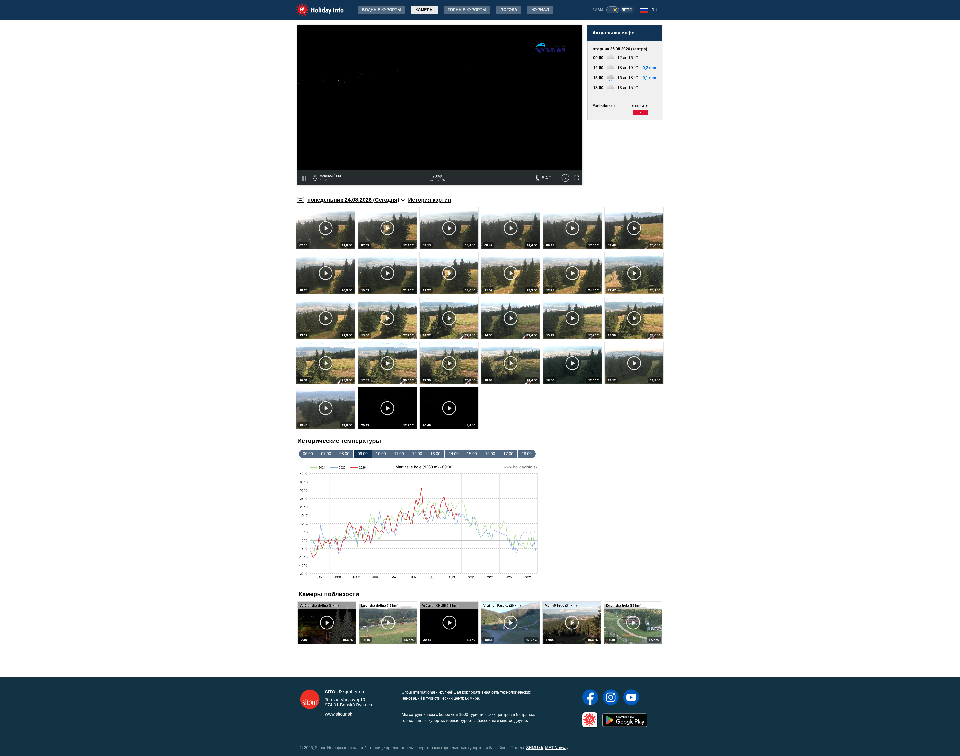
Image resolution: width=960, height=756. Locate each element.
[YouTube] (631, 697)
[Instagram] (611, 697)
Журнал (540, 10)
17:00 (509, 454)
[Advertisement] (625, 153)
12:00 (417, 454)
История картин (429, 200)
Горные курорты (467, 10)
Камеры (425, 10)
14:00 (454, 454)
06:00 (308, 454)
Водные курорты (382, 10)
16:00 (490, 454)
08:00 (345, 454)
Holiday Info (315, 6)
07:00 (326, 454)
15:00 (472, 454)
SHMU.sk (534, 748)
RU (655, 10)
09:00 (363, 454)
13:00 (435, 454)
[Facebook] (590, 697)
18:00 (527, 454)
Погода (509, 10)
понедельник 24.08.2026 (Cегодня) (353, 200)
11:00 (399, 454)
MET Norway (556, 748)
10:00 (381, 454)
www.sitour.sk (338, 714)
